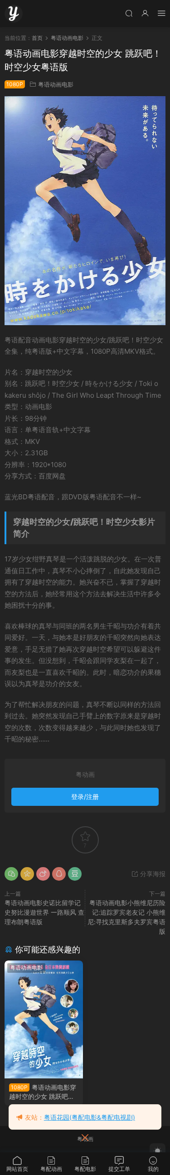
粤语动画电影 (55, 84)
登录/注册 (85, 796)
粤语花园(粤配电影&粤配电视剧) (89, 1117)
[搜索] (129, 13)
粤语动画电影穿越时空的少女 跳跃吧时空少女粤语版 (42, 1092)
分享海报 (151, 874)
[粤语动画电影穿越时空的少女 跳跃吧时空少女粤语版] (44, 1019)
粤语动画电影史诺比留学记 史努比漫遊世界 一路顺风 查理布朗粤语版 (44, 912)
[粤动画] (14, 13)
